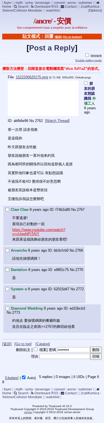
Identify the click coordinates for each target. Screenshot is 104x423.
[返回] (58, 36)
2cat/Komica (90, 7)
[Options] (95, 10)
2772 (80, 289)
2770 (79, 270)
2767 (81, 209)
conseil (59, 3)
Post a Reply (52, 48)
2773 (16, 312)
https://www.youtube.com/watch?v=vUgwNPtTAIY (38, 232)
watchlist (52, 10)
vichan (28, 412)
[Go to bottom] (72, 36)
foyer (7, 3)
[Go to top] (23, 344)
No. (32, 121)
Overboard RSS (46, 7)
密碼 (52, 350)
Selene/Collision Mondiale (22, 10)
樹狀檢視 (96, 55)
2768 (79, 250)
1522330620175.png (32, 77)
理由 (34, 356)
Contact (70, 7)
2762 (39, 121)
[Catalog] (42, 344)
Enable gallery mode (88, 60)
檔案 (43, 350)
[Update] (12, 378)
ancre (71, 3)
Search (23, 7)
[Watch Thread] (57, 121)
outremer (85, 3)
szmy (29, 3)
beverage (42, 3)
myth (19, 3)
